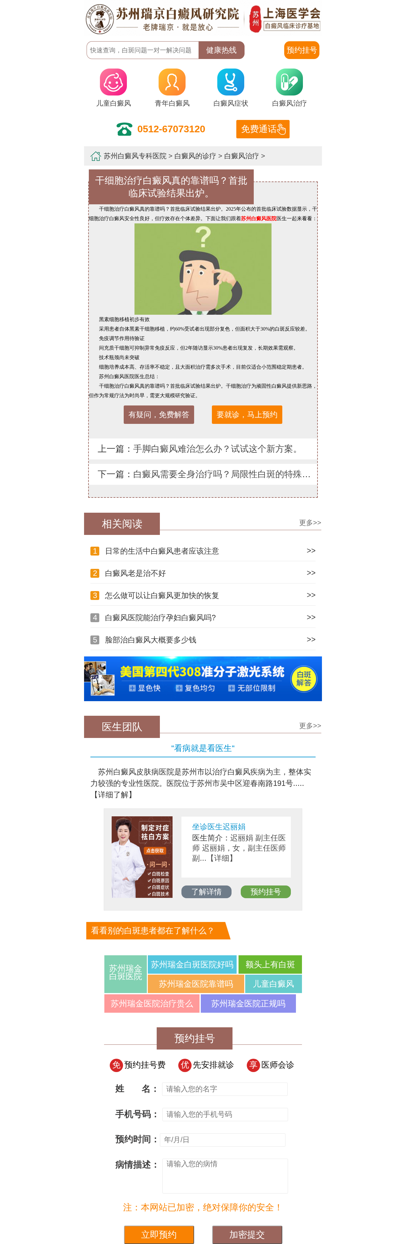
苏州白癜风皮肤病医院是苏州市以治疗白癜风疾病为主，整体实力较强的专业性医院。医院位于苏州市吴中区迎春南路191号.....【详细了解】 (200, 783)
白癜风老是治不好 (204, 572)
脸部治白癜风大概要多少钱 (204, 639)
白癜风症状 (230, 103)
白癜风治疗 (289, 103)
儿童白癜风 (113, 103)
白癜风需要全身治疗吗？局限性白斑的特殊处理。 (231, 474)
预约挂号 (135, 891)
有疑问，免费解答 (158, 414)
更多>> (310, 523)
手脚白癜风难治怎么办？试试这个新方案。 (217, 449)
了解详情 (274, 891)
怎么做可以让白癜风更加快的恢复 (204, 595)
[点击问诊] (203, 699)
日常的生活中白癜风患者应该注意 (204, 550)
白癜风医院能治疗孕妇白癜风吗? (204, 617)
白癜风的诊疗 (195, 156)
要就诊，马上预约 (247, 414)
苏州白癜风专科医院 (135, 156)
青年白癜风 (172, 103)
